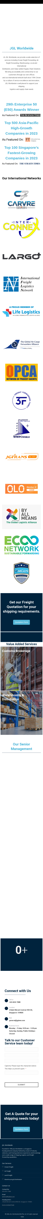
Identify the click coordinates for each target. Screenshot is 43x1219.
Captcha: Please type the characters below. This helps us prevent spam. (21, 1067)
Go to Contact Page (8, 1205)
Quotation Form (21, 622)
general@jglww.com (8, 1196)
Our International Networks (21, 178)
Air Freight (7, 1171)
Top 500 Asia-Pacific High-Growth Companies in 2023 (21, 128)
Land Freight (8, 1175)
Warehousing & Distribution (13, 1179)
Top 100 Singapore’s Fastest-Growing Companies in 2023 (21, 153)
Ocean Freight (8, 1167)
